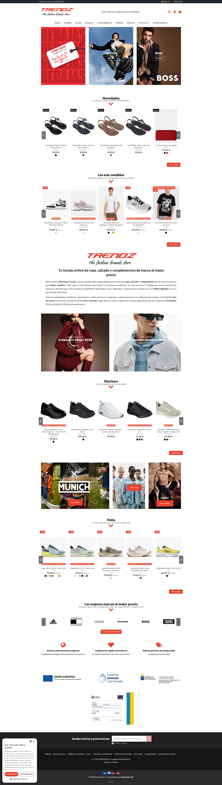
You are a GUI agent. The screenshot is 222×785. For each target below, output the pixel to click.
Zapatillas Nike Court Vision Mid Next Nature (56, 223)
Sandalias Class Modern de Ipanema (56, 146)
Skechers (118, 288)
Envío (89, 754)
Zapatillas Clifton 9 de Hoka (54, 568)
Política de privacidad (135, 743)
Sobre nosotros (59, 754)
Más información (10, 770)
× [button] (34, 741)
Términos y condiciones (102, 754)
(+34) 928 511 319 (101, 759)
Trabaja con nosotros (76, 754)
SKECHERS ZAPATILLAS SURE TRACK (82, 430)
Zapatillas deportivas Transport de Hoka (111, 569)
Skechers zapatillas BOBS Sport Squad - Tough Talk (168, 430)
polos (94, 297)
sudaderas (71, 297)
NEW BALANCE (83, 227)
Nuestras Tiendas (111, 762)
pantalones (60, 297)
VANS (166, 227)
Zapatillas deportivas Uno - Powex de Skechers (111, 430)
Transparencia (150, 754)
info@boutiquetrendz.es (120, 759)
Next (178, 135)
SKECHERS (138, 227)
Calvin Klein (99, 288)
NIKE (56, 227)
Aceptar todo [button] (11, 774)
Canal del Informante (166, 754)
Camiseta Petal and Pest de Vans (166, 223)
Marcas (48, 754)
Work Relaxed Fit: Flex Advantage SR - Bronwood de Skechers (53, 431)
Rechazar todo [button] (27, 774)
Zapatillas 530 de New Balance (83, 223)
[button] (20, 779)
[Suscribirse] (148, 739)
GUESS (166, 147)
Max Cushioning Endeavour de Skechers (138, 223)
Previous (44, 135)
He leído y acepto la (128, 743)
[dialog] (19, 760)
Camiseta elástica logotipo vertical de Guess (111, 223)
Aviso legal (138, 754)
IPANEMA (56, 150)
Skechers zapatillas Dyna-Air (139, 430)
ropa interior (83, 297)
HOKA (54, 570)
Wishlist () (178, 2)
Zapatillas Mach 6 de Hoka (168, 568)
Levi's (109, 288)
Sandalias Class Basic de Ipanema (111, 146)
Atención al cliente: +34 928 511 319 (51, 2)
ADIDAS (89, 288)
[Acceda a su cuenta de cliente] (175, 11)
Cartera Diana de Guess (166, 145)
